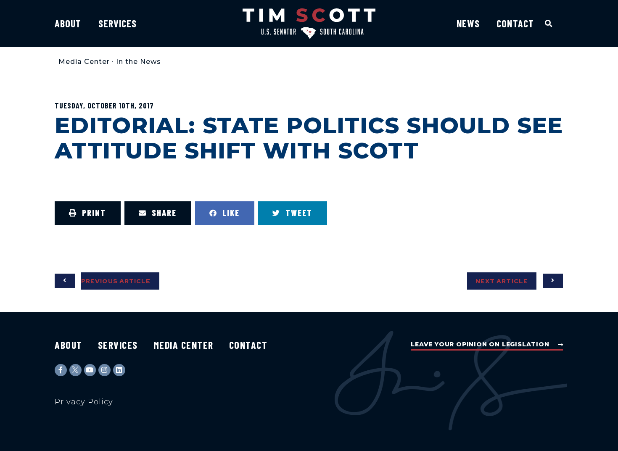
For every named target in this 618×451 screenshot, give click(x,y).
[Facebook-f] (61, 370)
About (68, 23)
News (468, 23)
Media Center (84, 62)
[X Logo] (75, 370)
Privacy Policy (84, 401)
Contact (515, 23)
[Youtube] (90, 370)
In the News (138, 62)
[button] (549, 23)
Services (117, 23)
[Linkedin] (119, 370)
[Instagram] (104, 370)
